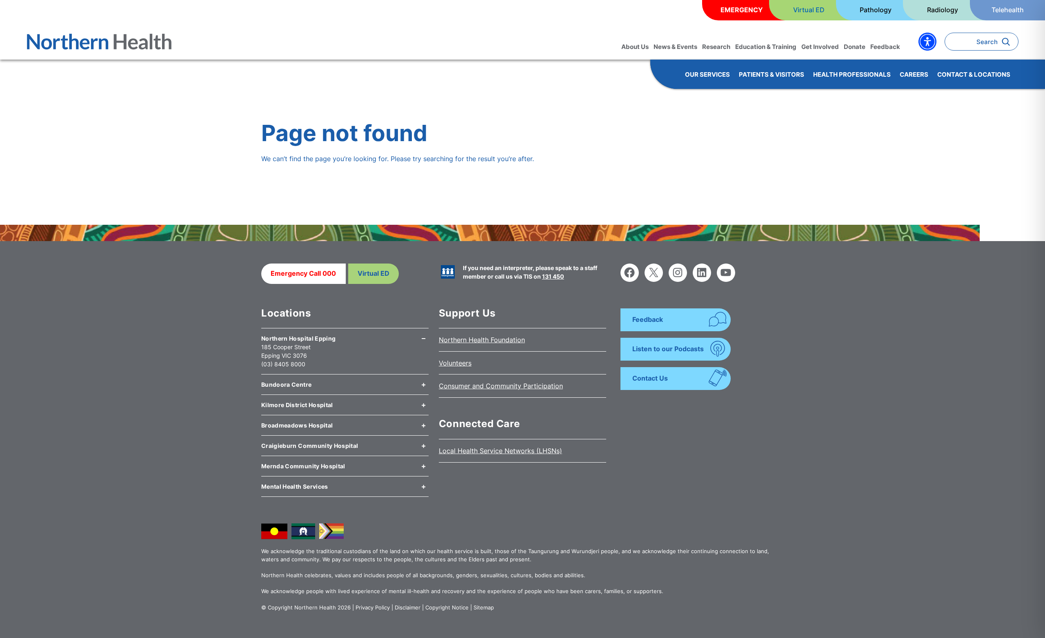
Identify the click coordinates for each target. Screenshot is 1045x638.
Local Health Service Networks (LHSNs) (500, 451)
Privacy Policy (373, 607)
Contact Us (650, 378)
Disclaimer (407, 607)
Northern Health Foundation (482, 340)
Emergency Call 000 (303, 273)
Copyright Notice (447, 607)
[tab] (345, 335)
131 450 (553, 276)
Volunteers (455, 363)
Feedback (647, 319)
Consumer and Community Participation (501, 386)
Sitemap (484, 607)
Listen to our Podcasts (668, 349)
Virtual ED (373, 273)
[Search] (1008, 41)
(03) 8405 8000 (283, 364)
